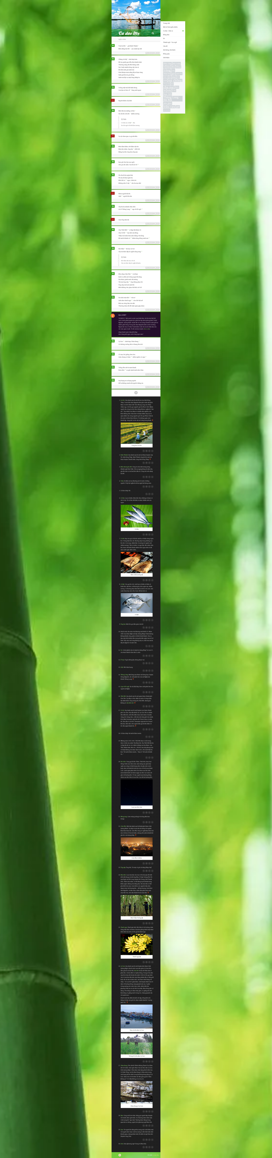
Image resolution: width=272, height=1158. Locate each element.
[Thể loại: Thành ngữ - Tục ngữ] (113, 101)
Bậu (122, 1115)
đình (177, 87)
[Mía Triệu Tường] (137, 905)
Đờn (122, 1144)
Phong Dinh (167, 83)
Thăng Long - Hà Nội (172, 99)
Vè (164, 38)
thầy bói (167, 73)
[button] (152, 33)
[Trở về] (152, 451)
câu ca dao (147, 329)
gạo (173, 73)
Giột (122, 667)
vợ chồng (175, 80)
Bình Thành (124, 455)
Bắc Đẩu (123, 761)
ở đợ (174, 90)
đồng (178, 66)
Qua (122, 1130)
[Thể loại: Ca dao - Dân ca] (113, 46)
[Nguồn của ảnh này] (142, 575)
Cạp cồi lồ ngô (125, 686)
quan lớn (179, 74)
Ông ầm (123, 624)
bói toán (176, 63)
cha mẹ (169, 87)
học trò (167, 94)
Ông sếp (123, 867)
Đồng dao (166, 35)
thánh (165, 80)
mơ (172, 84)
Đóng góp (166, 54)
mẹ (174, 77)
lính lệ (166, 77)
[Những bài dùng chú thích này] (146, 451)
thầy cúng (167, 63)
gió (177, 106)
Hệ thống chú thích (169, 50)
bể (164, 67)
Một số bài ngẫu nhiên (170, 27)
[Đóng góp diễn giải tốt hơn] (149, 451)
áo (165, 90)
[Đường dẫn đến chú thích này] (143, 451)
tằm (168, 66)
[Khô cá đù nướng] (137, 562)
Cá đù (122, 538)
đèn (173, 66)
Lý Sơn (123, 966)
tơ (170, 77)
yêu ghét (168, 103)
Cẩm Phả (123, 826)
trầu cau (169, 106)
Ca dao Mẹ (131, 33)
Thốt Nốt (123, 696)
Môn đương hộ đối (126, 467)
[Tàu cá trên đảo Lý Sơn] (137, 1016)
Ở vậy (122, 660)
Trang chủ (166, 23)
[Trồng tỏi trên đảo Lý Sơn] (137, 1043)
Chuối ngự (124, 927)
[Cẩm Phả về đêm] (137, 846)
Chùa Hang (124, 1065)
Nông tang (124, 816)
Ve (121, 650)
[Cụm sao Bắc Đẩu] (137, 792)
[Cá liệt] (137, 603)
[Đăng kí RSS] (119, 1155)
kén (178, 77)
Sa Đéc (123, 400)
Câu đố (165, 46)
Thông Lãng (124, 675)
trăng (167, 70)
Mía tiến (123, 875)
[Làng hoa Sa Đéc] (137, 433)
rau (173, 70)
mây (169, 90)
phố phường (167, 110)
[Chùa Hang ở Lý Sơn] (137, 1092)
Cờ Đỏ (122, 710)
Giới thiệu (166, 57)
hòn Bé (136, 970)
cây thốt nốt (130, 703)
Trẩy (122, 481)
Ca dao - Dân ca (168, 31)
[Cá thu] (137, 516)
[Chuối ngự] (137, 944)
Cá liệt (122, 584)
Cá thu (122, 498)
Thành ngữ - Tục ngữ (170, 42)
